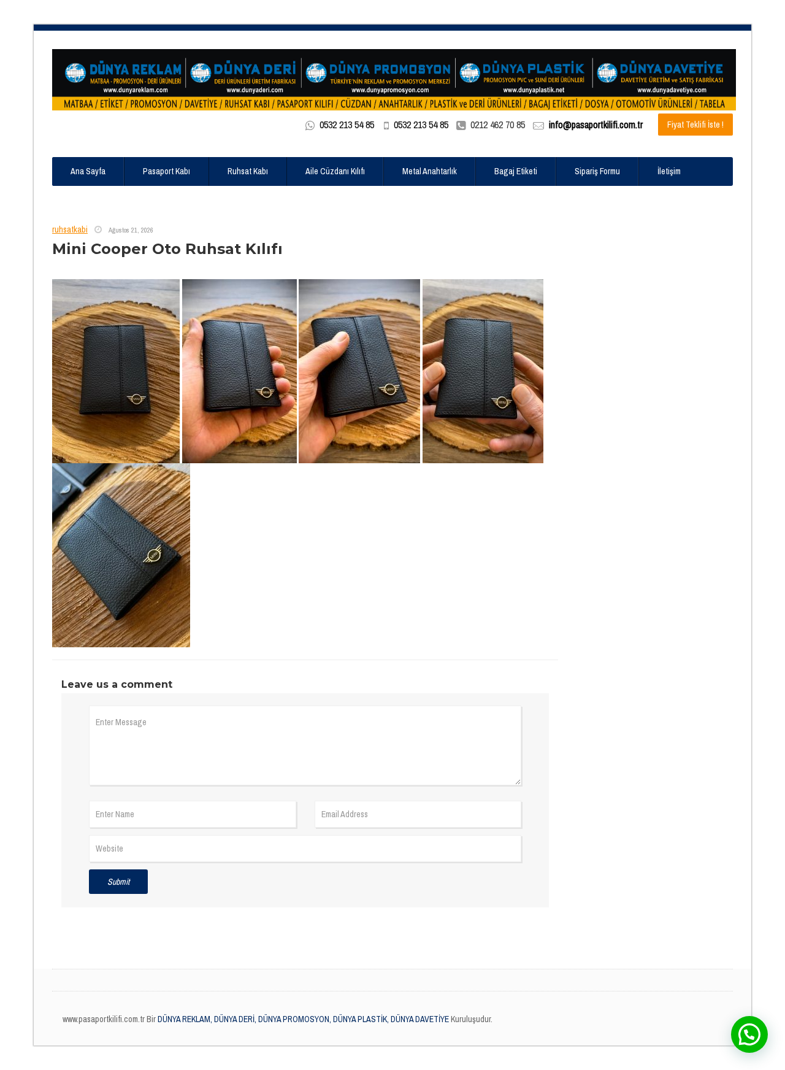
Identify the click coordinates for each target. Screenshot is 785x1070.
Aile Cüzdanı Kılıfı (335, 171)
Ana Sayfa (88, 171)
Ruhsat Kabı (248, 171)
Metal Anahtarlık (429, 171)
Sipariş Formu (597, 171)
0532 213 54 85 (347, 124)
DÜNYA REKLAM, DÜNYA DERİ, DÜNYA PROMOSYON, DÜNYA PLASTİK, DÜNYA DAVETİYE (302, 1019)
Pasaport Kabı (166, 171)
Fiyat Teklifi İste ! (695, 124)
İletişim (669, 171)
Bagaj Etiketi (515, 171)
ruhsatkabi (70, 229)
